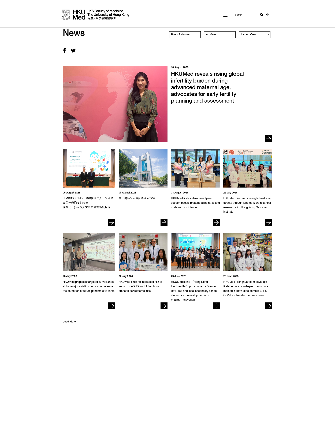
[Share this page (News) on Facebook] (64, 51)
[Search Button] (260, 14)
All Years (211, 34)
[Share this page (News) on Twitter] (72, 51)
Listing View (248, 34)
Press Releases (180, 34)
